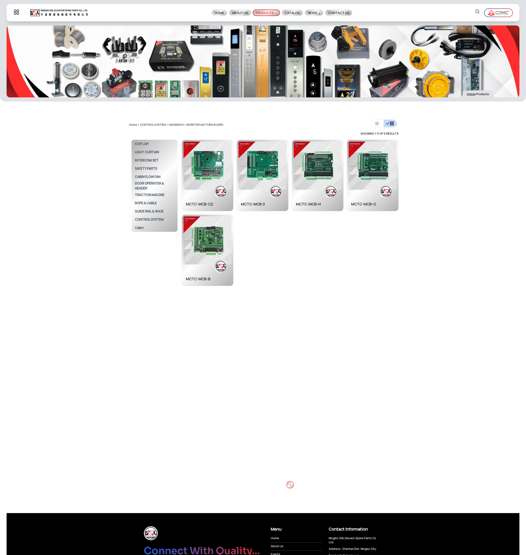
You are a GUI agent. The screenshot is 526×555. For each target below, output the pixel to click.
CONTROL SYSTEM (153, 125)
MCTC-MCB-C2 (199, 204)
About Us (277, 546)
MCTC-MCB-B (198, 278)
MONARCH (176, 125)
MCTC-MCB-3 (253, 204)
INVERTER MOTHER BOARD (205, 125)
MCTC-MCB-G (363, 204)
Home (471, 94)
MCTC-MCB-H (308, 204)
